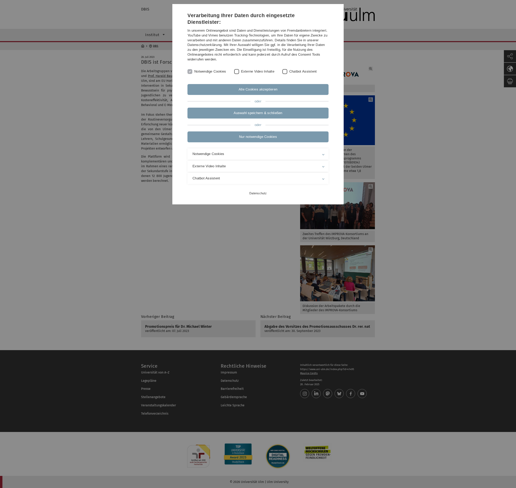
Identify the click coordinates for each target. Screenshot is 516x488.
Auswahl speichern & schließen (258, 113)
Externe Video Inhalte (257, 71)
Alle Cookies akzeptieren (258, 89)
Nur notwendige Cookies (258, 137)
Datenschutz (258, 193)
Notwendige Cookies (210, 71)
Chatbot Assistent (303, 71)
